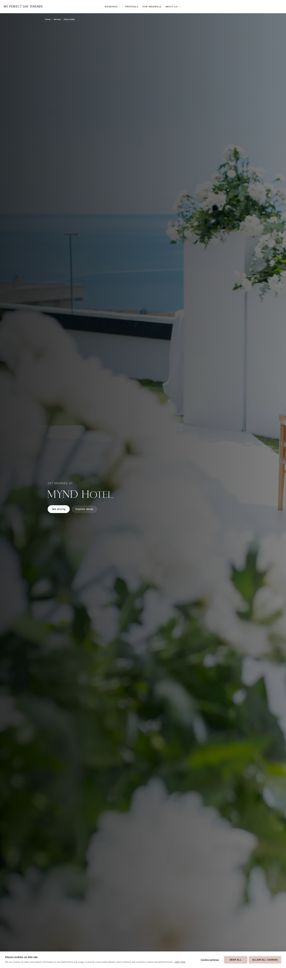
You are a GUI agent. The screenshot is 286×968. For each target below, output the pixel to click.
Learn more (179, 962)
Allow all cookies (265, 960)
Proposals (131, 6)
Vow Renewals (151, 6)
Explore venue (84, 509)
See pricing (59, 509)
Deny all (235, 960)
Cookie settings (210, 960)
